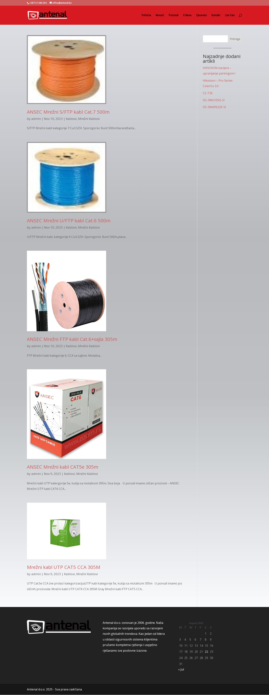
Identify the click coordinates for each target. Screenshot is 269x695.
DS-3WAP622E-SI (214, 107)
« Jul (181, 669)
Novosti (160, 15)
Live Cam (230, 15)
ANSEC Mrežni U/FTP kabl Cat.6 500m (69, 220)
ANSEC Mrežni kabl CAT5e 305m (62, 467)
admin (36, 119)
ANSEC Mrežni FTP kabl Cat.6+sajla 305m (72, 339)
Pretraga (235, 39)
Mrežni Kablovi (89, 119)
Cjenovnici (201, 15)
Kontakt (216, 15)
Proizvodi (173, 15)
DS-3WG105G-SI (214, 100)
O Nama (187, 15)
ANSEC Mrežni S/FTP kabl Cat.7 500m (68, 112)
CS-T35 (208, 93)
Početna (146, 15)
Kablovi (71, 119)
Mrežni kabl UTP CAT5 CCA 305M (63, 567)
